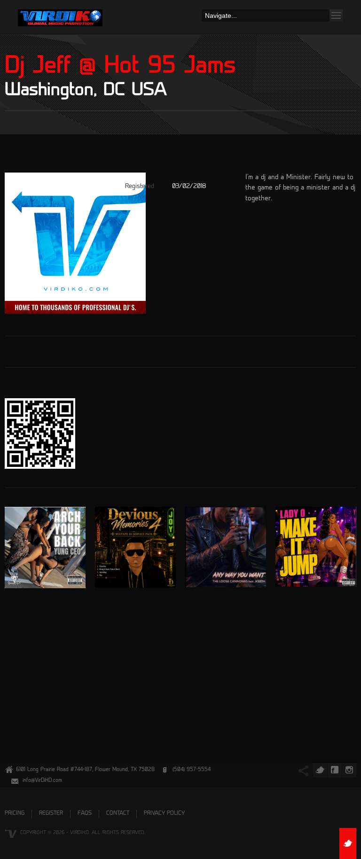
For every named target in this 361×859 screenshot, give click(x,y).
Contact (117, 813)
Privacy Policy (164, 813)
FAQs (85, 813)
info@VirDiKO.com (42, 780)
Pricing (14, 813)
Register (51, 813)
